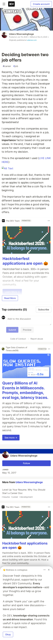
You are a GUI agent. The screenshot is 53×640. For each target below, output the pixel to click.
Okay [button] (8, 634)
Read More (10, 298)
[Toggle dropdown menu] (48, 220)
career (7, 66)
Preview (27, 329)
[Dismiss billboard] (49, 569)
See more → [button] (11, 437)
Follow (26, 463)
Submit (12, 329)
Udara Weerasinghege (21, 34)
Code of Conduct (18, 338)
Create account (41, 4)
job (15, 66)
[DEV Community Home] (11, 4)
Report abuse (37, 338)
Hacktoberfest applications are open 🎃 (25, 261)
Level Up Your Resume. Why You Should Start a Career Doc (23, 493)
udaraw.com (32, 40)
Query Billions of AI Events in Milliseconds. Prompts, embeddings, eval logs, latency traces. (25, 390)
